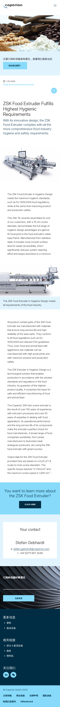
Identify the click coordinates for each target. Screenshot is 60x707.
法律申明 (34, 695)
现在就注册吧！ (15, 65)
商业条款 (20, 695)
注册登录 (19, 598)
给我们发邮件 (9, 701)
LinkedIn (6, 675)
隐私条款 (47, 695)
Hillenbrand (27, 701)
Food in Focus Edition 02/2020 (18, 84)
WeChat (13, 675)
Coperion (13, 6)
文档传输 (7, 695)
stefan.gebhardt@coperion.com (31, 548)
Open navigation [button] (55, 5)
